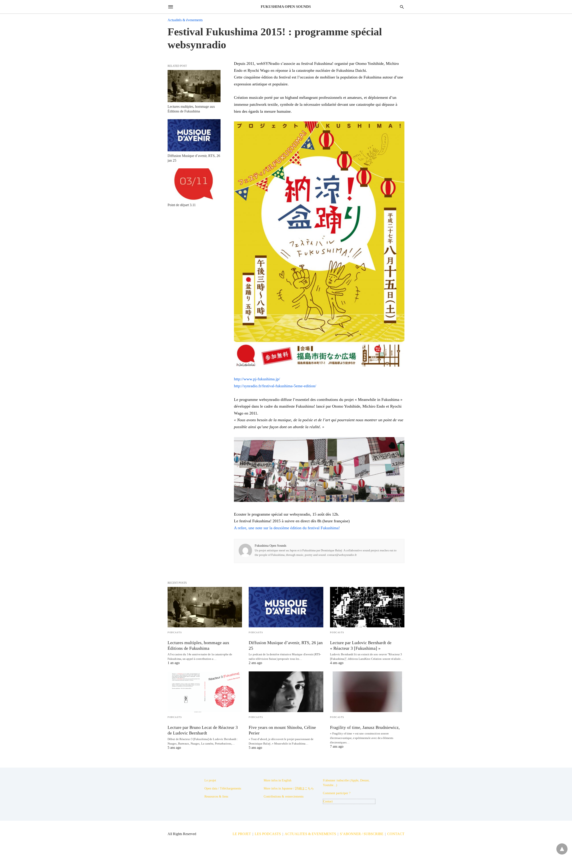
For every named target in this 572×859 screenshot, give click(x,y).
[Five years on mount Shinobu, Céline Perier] (286, 691)
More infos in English (277, 780)
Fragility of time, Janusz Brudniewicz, (365, 727)
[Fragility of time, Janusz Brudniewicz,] (367, 691)
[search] (401, 6)
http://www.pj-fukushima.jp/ (257, 379)
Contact (328, 801)
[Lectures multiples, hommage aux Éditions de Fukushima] (194, 86)
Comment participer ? (336, 793)
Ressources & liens (216, 796)
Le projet (210, 780)
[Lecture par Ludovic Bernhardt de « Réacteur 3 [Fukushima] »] (367, 607)
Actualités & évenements (185, 20)
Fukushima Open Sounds (270, 545)
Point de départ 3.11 (182, 205)
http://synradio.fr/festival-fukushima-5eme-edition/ (275, 386)
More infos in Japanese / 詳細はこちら (289, 788)
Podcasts (175, 632)
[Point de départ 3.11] (194, 184)
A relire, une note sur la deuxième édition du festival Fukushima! (287, 528)
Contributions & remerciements (283, 796)
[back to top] (562, 849)
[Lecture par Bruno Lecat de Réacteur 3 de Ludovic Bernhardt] (205, 691)
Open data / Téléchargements (222, 788)
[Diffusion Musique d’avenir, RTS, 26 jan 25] (194, 135)
